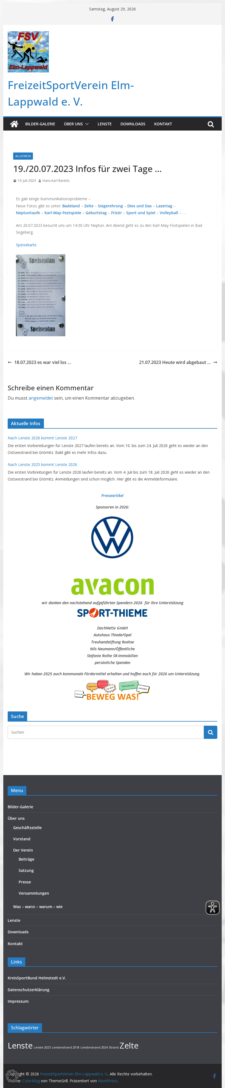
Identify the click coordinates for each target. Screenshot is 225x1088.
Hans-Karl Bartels (56, 180)
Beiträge (26, 859)
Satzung (26, 870)
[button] (86, 124)
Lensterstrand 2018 (65, 1047)
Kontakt (163, 123)
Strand (114, 1047)
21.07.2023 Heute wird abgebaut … (175, 362)
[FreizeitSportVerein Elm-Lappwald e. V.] (14, 124)
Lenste (105, 123)
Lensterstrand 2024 (94, 1047)
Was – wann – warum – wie (38, 906)
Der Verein (23, 850)
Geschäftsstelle (27, 827)
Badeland (71, 205)
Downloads (132, 123)
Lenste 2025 (42, 1047)
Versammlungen (34, 893)
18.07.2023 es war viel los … (42, 362)
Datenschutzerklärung (28, 989)
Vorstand (21, 838)
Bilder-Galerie (40, 123)
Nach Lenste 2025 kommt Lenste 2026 (42, 464)
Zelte (129, 1045)
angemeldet (41, 398)
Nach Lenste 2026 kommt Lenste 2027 (42, 437)
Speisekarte (26, 244)
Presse (25, 881)
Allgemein (23, 156)
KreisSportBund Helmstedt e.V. (37, 977)
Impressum (18, 1001)
